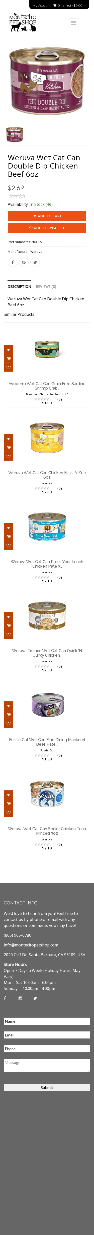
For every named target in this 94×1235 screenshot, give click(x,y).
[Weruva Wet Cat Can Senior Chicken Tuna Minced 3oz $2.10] (47, 771)
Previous (8, 98)
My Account (42, 5)
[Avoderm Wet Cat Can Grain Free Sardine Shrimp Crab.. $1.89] (47, 326)
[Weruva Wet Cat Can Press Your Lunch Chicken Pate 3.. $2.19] (47, 504)
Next (86, 98)
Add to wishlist (49, 228)
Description (19, 286)
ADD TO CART (49, 216)
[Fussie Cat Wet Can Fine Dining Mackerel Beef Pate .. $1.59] (47, 682)
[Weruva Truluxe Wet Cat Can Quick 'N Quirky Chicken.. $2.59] (47, 593)
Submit (47, 1087)
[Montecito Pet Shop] (29, 22)
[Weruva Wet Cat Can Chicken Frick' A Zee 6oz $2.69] (47, 415)
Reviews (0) (46, 286)
